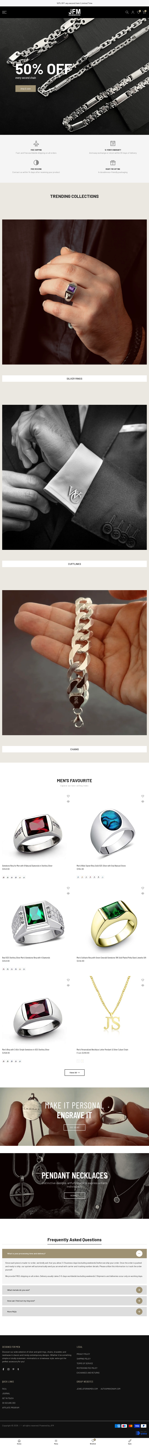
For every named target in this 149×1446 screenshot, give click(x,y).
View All (73, 1072)
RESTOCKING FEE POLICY (87, 1368)
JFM (52, 1425)
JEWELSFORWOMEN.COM (87, 1389)
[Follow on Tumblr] (18, 1369)
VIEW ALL (74, 1195)
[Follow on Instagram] (8, 1369)
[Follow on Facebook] (3, 1369)
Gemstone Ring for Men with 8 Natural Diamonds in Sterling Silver (27, 865)
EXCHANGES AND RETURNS (88, 1373)
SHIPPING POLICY (84, 1359)
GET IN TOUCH (8, 1398)
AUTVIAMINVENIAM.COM (110, 1389)
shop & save (26, 88)
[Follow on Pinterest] (13, 1369)
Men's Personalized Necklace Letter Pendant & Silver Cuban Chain (102, 1049)
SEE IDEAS (74, 1127)
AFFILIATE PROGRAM (10, 1407)
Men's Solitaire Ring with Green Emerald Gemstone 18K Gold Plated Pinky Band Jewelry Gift (111, 957)
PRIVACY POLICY (83, 1354)
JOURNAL (6, 1393)
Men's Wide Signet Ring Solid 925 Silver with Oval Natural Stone (101, 865)
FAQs (4, 1389)
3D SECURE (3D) (8, 1403)
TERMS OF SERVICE (85, 1363)
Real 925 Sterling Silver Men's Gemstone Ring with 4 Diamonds (26, 957)
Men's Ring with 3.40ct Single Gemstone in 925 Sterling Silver (25, 1049)
